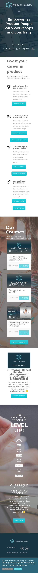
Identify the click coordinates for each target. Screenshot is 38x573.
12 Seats (15, 266)
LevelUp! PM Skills (19, 103)
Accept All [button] (18, 569)
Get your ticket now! (19, 395)
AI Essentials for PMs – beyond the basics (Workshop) (18, 324)
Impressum (23, 553)
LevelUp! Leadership (19, 133)
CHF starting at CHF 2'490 (24, 266)
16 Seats (15, 332)
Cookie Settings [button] (7, 569)
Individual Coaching (19, 173)
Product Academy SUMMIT (17, 291)
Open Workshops (19, 166)
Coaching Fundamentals (19, 140)
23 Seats (15, 298)
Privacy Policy (11, 547)
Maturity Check (19, 208)
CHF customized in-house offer (24, 333)
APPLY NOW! (19, 520)
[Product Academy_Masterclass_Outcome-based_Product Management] (19, 360)
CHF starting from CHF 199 (25, 298)
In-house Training (19, 201)
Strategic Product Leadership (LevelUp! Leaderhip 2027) (18, 258)
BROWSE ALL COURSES (19, 342)
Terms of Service (12, 553)
